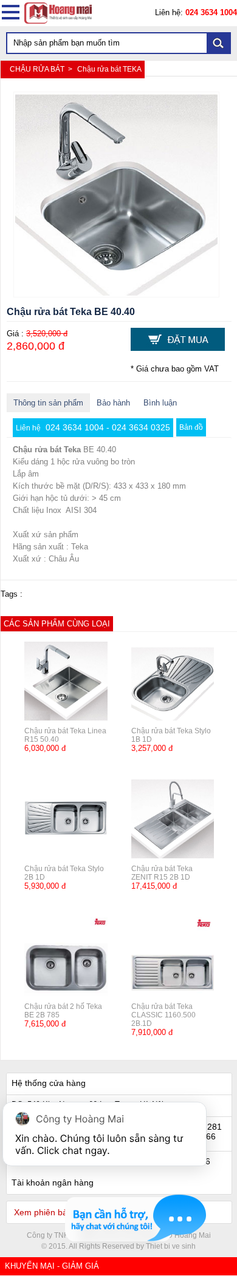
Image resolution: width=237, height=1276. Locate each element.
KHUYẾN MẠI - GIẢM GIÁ (52, 1266)
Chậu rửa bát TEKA (109, 69)
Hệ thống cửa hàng (49, 1083)
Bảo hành (113, 402)
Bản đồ (191, 427)
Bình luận (160, 402)
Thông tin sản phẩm (48, 402)
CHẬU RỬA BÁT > (42, 69)
